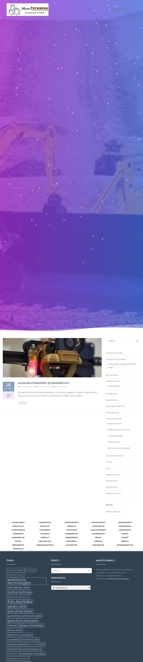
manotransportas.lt (71, 522)
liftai (42, 644)
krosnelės (13, 639)
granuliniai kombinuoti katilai (24, 615)
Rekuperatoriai (114, 442)
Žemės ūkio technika (114, 456)
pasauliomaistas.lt (125, 522)
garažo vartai (17, 606)
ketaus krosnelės (31, 625)
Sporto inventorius (113, 493)
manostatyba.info (98, 534)
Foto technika (111, 394)
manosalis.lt (44, 534)
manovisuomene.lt (98, 522)
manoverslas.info (18, 537)
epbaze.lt (124, 541)
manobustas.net (98, 526)
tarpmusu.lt (44, 526)
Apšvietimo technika (114, 353)
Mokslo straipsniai (113, 512)
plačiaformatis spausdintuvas (18, 658)
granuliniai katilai (20, 611)
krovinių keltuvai (17, 644)
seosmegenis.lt (98, 545)
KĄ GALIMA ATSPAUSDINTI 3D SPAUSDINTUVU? (44, 383)
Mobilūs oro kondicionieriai (119, 430)
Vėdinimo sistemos (114, 419)
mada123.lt (45, 537)
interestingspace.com (125, 545)
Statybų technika (113, 475)
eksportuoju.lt (18, 549)
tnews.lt (18, 541)
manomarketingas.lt (98, 530)
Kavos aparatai (114, 386)
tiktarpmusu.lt (18, 526)
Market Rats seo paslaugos (118, 579)
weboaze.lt (98, 541)
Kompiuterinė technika (115, 406)
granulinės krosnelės (23, 620)
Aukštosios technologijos (116, 359)
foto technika (20, 602)
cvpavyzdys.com (45, 541)
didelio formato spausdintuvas (18, 597)
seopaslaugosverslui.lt (44, 545)
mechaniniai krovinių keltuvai (24, 649)
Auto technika (111, 481)
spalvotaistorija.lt (71, 537)
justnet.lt (124, 537)
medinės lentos (13, 654)
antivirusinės (30, 570)
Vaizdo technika (112, 413)
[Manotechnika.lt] (27, 18)
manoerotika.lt (45, 530)
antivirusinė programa (16, 570)
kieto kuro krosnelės (20, 634)
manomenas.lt (71, 530)
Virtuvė (109, 462)
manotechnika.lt (45, 522)
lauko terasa (33, 644)
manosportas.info (71, 534)
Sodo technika (112, 487)
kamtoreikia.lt (71, 541)
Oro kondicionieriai (115, 436)
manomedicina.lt (125, 526)
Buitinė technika (112, 381)
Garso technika (112, 400)
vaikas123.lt (71, 526)
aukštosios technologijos (19, 581)
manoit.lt (125, 534)
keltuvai (12, 625)
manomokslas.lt (125, 530)
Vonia (108, 468)
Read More (22, 402)
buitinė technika (19, 592)
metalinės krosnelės (33, 653)
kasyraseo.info (71, 545)
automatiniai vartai (18, 587)
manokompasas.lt (18, 530)
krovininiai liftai (30, 639)
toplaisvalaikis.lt (18, 545)
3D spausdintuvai (61, 387)
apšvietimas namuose (15, 575)
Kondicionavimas (115, 424)
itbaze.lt (98, 537)
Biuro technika (112, 375)
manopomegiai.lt (18, 522)
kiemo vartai (15, 630)
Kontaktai (119, 10)
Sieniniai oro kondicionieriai (119, 448)
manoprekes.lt (18, 534)
